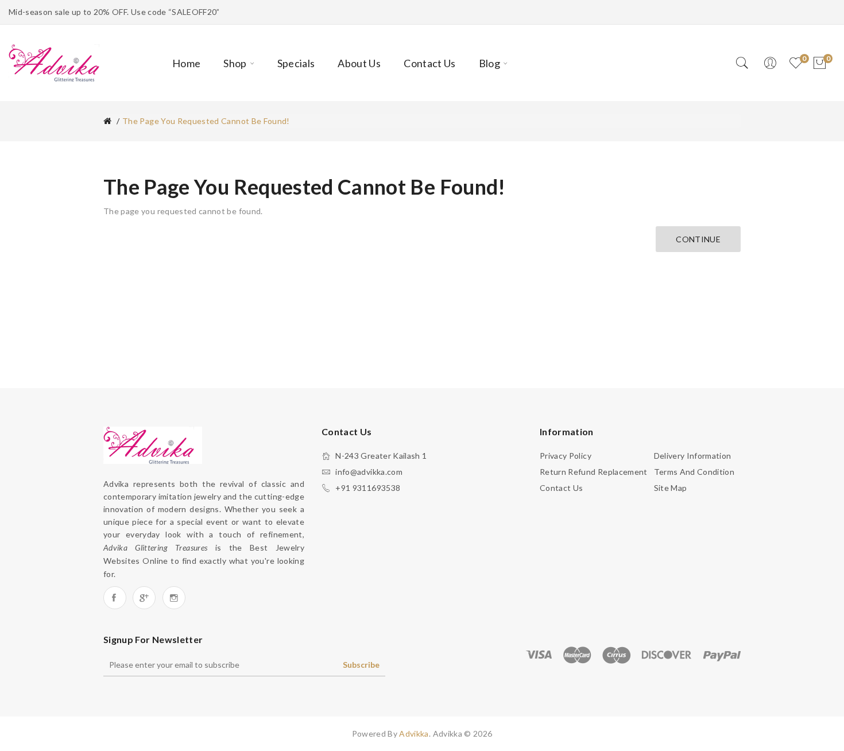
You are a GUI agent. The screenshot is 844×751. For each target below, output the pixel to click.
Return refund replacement (594, 472)
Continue (698, 239)
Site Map (670, 488)
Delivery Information (692, 455)
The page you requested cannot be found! (206, 121)
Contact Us (561, 488)
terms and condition (694, 472)
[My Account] (769, 63)
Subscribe (361, 664)
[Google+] (144, 597)
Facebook (114, 597)
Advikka (413, 733)
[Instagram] (173, 597)
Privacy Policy (565, 455)
